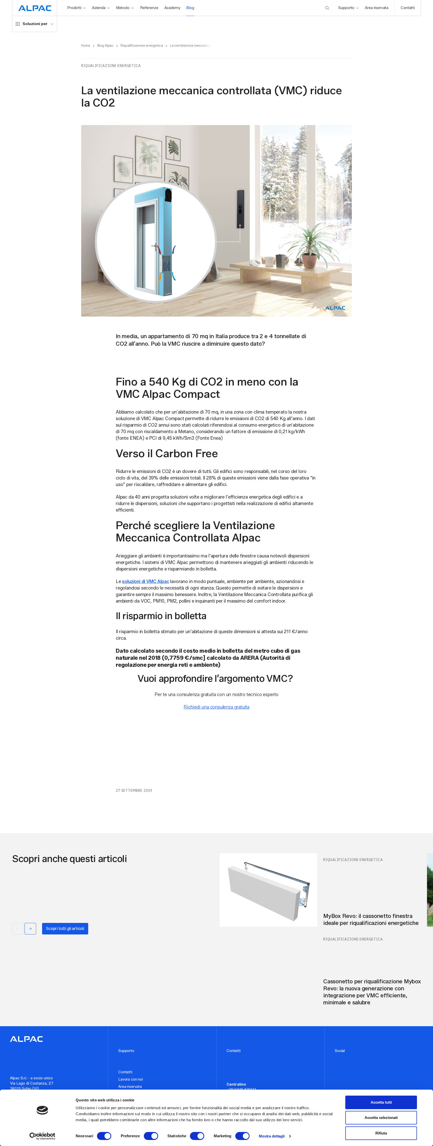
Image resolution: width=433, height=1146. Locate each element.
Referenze (149, 8)
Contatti (408, 8)
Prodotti (74, 8)
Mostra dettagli (272, 1136)
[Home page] (34, 8)
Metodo (123, 8)
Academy (172, 8)
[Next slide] (30, 928)
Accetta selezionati (381, 1118)
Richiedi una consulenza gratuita (216, 707)
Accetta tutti (381, 1102)
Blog (190, 8)
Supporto (346, 8)
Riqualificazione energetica (111, 65)
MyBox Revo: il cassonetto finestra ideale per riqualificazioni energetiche (370, 919)
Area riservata (376, 8)
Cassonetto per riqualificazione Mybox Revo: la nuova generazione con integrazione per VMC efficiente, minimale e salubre (372, 992)
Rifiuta (381, 1133)
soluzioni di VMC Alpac (145, 581)
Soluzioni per (35, 24)
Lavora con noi (130, 1079)
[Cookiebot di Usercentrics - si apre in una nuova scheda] (42, 1136)
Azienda (98, 8)
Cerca (327, 8)
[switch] (151, 1136)
